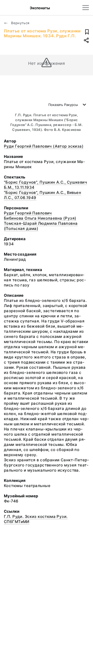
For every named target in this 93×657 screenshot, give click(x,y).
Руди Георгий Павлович (28, 213)
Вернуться (19, 23)
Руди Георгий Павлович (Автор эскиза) (43, 146)
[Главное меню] (85, 8)
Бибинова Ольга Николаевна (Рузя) (40, 218)
